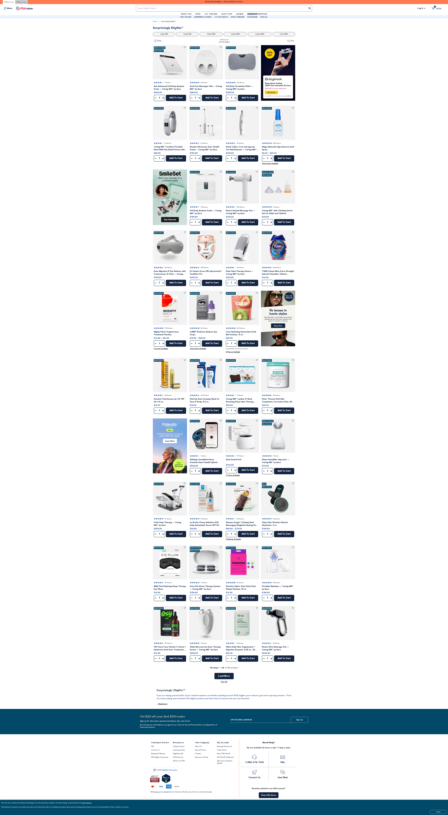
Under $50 (187, 34)
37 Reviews (204, 582)
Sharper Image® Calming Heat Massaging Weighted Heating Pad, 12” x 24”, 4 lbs (241, 524)
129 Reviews (240, 582)
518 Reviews (204, 519)
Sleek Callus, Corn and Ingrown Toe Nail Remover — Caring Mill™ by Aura (241, 148)
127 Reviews (168, 519)
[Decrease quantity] (155, 98)
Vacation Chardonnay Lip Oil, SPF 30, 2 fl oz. (169, 400)
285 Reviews (168, 643)
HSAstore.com (21, 2)
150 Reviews (240, 267)
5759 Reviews (169, 328)
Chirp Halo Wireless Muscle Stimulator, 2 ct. (275, 523)
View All (224, 682)
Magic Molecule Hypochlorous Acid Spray (278, 148)
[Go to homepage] (24, 8)
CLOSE (438, 812)
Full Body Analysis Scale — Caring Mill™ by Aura (205, 212)
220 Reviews (204, 328)
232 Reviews (168, 395)
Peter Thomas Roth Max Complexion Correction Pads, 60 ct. (277, 400)
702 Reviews (204, 207)
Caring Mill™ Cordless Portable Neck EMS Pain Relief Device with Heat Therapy (169, 148)
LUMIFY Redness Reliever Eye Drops (203, 333)
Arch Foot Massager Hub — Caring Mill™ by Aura (206, 87)
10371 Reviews (205, 395)
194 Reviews (276, 519)
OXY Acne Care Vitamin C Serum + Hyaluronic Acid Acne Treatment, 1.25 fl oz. (170, 648)
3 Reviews (276, 456)
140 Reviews (240, 143)
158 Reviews (276, 582)
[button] (170, 62)
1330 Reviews (204, 267)
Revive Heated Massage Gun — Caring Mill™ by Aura (240, 212)
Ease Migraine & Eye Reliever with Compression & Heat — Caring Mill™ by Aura (170, 272)
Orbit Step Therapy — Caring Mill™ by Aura (167, 523)
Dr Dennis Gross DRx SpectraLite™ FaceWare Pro (206, 272)
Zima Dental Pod (233, 460)
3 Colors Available (233, 475)
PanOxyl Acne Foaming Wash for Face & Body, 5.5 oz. (204, 400)
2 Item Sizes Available (270, 164)
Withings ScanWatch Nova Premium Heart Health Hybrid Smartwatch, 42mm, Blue (203, 461)
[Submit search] (310, 8)
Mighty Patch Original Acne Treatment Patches (166, 333)
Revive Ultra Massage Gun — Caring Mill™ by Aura (275, 648)
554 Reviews (168, 267)
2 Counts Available (161, 349)
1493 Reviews (241, 207)
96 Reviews (204, 143)
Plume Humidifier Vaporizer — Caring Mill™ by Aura (275, 461)
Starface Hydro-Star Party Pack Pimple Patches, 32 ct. (241, 587)
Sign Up (299, 720)
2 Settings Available (233, 539)
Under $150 (211, 34)
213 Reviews (204, 82)
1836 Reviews (241, 328)
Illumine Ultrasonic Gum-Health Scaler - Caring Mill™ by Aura (204, 148)
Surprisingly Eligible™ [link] (168, 21)
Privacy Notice (86, 803)
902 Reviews (240, 519)
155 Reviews (276, 395)
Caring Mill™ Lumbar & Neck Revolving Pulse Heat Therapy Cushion (240, 400)
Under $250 (235, 34)
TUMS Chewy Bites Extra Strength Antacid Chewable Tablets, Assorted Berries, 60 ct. (278, 272)
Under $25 (164, 34)
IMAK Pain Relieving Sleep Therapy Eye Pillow (170, 587)
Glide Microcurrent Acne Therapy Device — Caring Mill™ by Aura (205, 648)
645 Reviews (240, 82)
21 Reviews (204, 643)
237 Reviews (240, 456)
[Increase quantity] (163, 98)
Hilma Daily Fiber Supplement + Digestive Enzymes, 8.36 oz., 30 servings (240, 648)
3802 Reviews (277, 143)
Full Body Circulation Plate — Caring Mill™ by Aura (239, 87)
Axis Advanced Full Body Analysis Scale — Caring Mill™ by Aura (169, 87)
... (162, 704)
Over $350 (284, 34)
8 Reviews (168, 82)
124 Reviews (276, 643)
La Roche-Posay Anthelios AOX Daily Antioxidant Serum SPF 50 (204, 523)
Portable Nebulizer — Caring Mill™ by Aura (278, 587)
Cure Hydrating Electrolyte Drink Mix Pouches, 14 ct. (241, 333)
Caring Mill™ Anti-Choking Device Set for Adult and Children (277, 212)
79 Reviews (240, 395)
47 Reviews (276, 207)
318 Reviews (168, 582)
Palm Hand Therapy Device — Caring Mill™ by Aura (239, 272)
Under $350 (259, 34)
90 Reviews (168, 143)
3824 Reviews (277, 267)
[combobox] (224, 8)
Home (155, 21)
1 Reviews (203, 456)
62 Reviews (240, 643)
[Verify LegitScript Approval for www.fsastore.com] (166, 778)
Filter (159, 41)
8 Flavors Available (233, 352)
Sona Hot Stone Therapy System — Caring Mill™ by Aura (205, 587)
